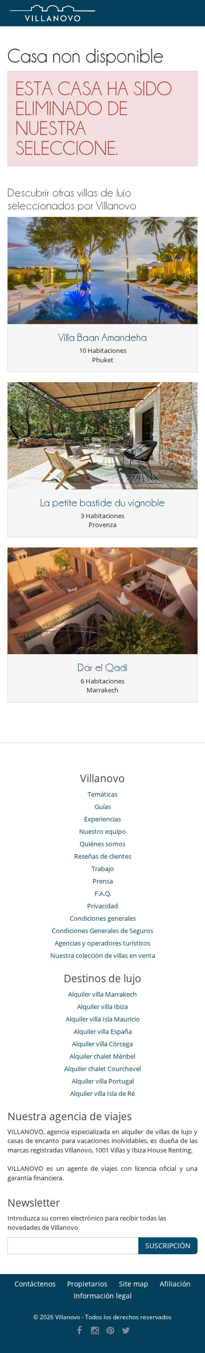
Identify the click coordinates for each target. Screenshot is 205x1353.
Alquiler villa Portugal (103, 1081)
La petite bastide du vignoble (102, 502)
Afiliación (175, 1283)
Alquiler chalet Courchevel (102, 1068)
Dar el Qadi (103, 667)
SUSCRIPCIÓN (168, 1245)
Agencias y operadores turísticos (102, 943)
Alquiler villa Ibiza (102, 1006)
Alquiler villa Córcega (102, 1043)
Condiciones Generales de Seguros (102, 930)
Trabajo (103, 868)
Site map (133, 1283)
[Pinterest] (110, 1331)
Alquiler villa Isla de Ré (102, 1093)
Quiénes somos (102, 843)
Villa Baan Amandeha (102, 337)
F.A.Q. (103, 893)
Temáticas (102, 794)
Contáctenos (35, 1283)
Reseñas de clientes (102, 856)
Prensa (103, 881)
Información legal (103, 1295)
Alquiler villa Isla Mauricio (103, 1019)
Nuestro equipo (102, 831)
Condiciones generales (103, 918)
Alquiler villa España (103, 1031)
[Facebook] (79, 1331)
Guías (103, 806)
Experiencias (102, 818)
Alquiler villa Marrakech (102, 994)
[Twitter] (126, 1331)
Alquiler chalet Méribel (102, 1056)
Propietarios (87, 1283)
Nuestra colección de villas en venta (102, 955)
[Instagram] (95, 1331)
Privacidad (102, 905)
